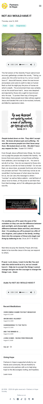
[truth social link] (29, 399)
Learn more (7, 374)
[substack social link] (32, 399)
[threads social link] (25, 399)
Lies (11, 26)
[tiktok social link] (21, 399)
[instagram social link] (17, 399)
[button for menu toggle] (40, 6)
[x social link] (14, 399)
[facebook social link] (10, 399)
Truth (5, 26)
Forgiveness (20, 26)
